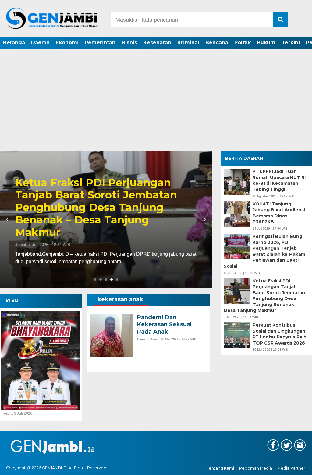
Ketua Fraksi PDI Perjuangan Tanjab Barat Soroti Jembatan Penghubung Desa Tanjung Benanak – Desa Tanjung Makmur (96, 208)
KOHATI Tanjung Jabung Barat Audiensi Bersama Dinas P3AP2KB (279, 213)
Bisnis (129, 42)
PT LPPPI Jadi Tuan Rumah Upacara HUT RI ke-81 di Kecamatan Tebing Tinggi (279, 180)
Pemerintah (100, 42)
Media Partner (291, 468)
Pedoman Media (255, 468)
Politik (242, 42)
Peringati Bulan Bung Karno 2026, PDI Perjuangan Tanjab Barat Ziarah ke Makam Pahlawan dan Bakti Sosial (264, 251)
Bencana (216, 42)
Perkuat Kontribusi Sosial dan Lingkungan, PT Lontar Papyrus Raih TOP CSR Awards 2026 (280, 334)
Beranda (14, 42)
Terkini (291, 42)
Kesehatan (157, 42)
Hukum (266, 42)
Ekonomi (67, 42)
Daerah (40, 42)
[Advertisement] (156, 105)
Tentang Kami (220, 468)
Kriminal (188, 42)
